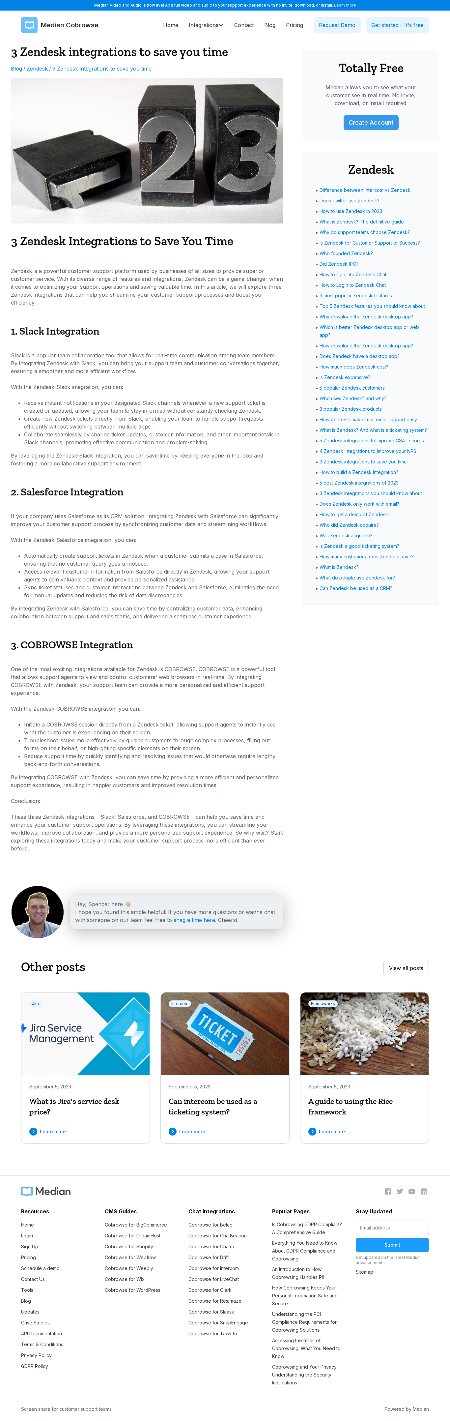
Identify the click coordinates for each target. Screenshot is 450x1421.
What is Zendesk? (339, 567)
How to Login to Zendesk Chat (353, 285)
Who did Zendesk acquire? (349, 525)
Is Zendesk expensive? (345, 377)
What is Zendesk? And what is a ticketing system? (373, 430)
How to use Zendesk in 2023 (351, 211)
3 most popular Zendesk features (356, 295)
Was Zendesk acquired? (346, 535)
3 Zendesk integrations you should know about (371, 493)
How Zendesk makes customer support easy (368, 419)
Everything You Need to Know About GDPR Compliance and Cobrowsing (304, 1250)
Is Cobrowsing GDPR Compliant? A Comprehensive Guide (307, 1228)
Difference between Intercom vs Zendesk (365, 190)
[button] (206, 25)
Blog (16, 68)
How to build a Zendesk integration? (359, 472)
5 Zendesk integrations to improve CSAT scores (372, 440)
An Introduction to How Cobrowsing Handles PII (298, 1273)
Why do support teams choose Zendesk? (365, 232)
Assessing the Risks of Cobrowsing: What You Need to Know (306, 1348)
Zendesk (37, 68)
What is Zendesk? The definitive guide (362, 221)
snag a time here (194, 920)
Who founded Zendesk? (346, 253)
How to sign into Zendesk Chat (353, 274)
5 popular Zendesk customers (352, 388)
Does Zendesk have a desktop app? (360, 356)
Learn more (345, 5)
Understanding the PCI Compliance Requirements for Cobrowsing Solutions (304, 1322)
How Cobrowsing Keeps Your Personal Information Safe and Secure (305, 1295)
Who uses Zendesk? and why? (353, 398)
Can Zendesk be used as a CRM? (356, 588)
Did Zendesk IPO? (339, 264)
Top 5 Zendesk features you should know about (372, 306)
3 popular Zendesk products (351, 409)
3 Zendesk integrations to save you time (102, 68)
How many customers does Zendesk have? (367, 556)
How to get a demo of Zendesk (354, 514)
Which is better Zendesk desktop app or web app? (369, 331)
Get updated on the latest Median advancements (388, 1260)
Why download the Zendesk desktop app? (366, 316)
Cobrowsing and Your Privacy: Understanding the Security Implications (305, 1374)
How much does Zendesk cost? (354, 367)
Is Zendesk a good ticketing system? (359, 546)
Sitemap (364, 1272)
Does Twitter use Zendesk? (350, 200)
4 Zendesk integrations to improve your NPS (368, 451)
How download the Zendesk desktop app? (366, 345)
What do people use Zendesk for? (357, 577)
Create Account (371, 122)
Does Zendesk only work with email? (359, 504)
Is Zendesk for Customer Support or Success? (370, 243)
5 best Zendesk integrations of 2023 (359, 483)
